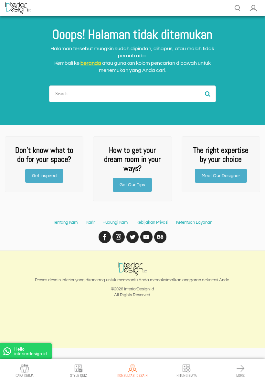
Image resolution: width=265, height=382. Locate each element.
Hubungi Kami (115, 222)
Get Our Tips (132, 185)
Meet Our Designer (221, 176)
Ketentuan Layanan (194, 222)
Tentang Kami (66, 222)
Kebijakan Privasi (152, 222)
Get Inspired (44, 176)
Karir (90, 222)
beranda (90, 63)
